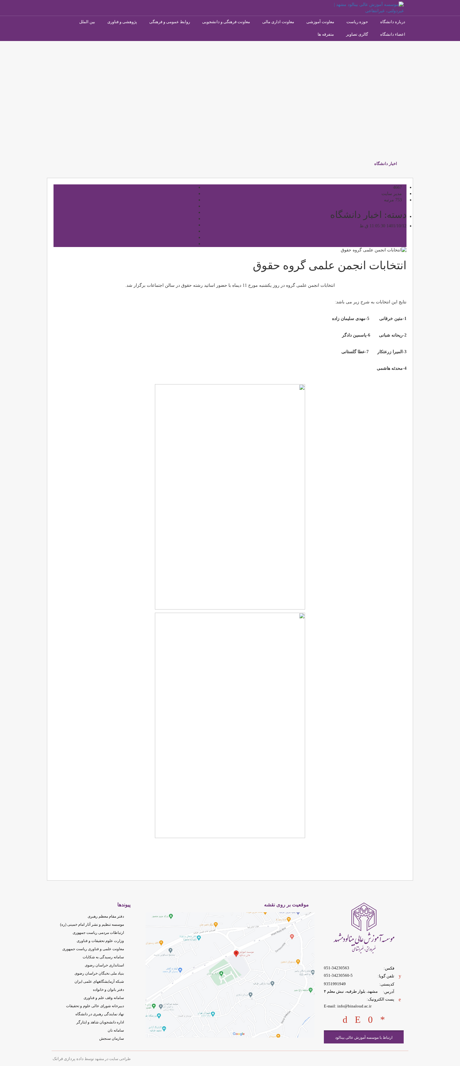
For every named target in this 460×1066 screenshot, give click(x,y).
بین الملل (87, 21)
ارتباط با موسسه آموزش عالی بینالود (363, 1037)
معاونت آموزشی (320, 21)
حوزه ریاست (357, 21)
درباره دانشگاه (392, 21)
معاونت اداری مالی (278, 21)
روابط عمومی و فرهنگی (169, 21)
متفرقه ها (326, 34)
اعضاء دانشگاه (392, 34)
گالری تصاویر (357, 34)
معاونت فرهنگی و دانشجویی (226, 21)
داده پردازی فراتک (68, 1058)
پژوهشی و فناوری (122, 21)
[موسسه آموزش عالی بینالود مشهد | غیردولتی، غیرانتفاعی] (364, 7)
